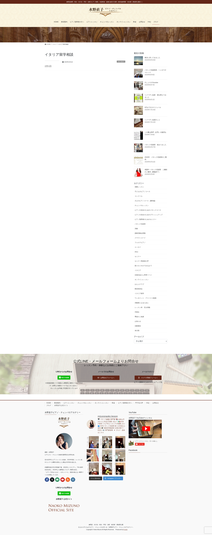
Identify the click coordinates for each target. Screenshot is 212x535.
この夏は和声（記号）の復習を (155, 132)
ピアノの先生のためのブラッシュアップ (149, 215)
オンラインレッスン (142, 279)
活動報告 (138, 326)
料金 (113, 403)
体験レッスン (139, 187)
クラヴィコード (140, 238)
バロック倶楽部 (140, 224)
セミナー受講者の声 (142, 261)
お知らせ (138, 321)
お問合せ (155, 403)
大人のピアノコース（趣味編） (145, 201)
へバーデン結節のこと (152, 120)
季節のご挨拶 (139, 317)
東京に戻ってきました (152, 57)
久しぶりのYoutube (151, 82)
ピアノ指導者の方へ (125, 403)
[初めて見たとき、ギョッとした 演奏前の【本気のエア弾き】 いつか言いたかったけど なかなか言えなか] (93, 442)
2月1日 (48, 66)
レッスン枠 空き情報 (142, 307)
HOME (48, 403)
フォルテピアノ (140, 242)
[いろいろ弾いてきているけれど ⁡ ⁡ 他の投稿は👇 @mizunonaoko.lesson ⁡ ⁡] (106, 469)
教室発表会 (138, 289)
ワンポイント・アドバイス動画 (145, 298)
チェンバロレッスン (142, 205)
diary (136, 252)
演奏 (136, 228)
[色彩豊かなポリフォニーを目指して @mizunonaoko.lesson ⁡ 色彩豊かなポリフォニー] (106, 442)
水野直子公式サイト (61, 405)
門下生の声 (139, 403)
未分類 (137, 330)
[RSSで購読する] (68, 479)
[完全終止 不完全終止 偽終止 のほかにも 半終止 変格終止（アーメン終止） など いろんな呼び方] (93, 469)
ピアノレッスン (69, 403)
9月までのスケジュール (153, 107)
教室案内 (57, 403)
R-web (125, 529)
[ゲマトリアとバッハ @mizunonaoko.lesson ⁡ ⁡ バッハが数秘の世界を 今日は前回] (119, 469)
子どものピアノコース (142, 191)
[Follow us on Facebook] (47, 479)
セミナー (138, 256)
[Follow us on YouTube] (62, 479)
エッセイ (121, 61)
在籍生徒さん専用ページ (143, 275)
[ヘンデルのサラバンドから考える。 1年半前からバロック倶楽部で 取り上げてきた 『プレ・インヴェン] (106, 455)
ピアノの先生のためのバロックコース (148, 210)
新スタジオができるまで (143, 266)
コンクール (138, 196)
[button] (106, 377)
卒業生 (137, 312)
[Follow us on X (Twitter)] (52, 479)
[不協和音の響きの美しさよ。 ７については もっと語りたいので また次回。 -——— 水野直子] (93, 455)
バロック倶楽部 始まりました (155, 145)
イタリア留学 (139, 293)
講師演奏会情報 (140, 233)
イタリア (138, 270)
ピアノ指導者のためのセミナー (145, 219)
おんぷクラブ (139, 284)
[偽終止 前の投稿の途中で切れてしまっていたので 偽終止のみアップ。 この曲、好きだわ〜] (119, 455)
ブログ (48, 405)
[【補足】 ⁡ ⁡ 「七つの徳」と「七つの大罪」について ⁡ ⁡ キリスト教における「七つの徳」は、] (119, 442)
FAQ (147, 403)
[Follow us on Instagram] (73, 479)
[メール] (57, 479)
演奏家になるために (142, 303)
